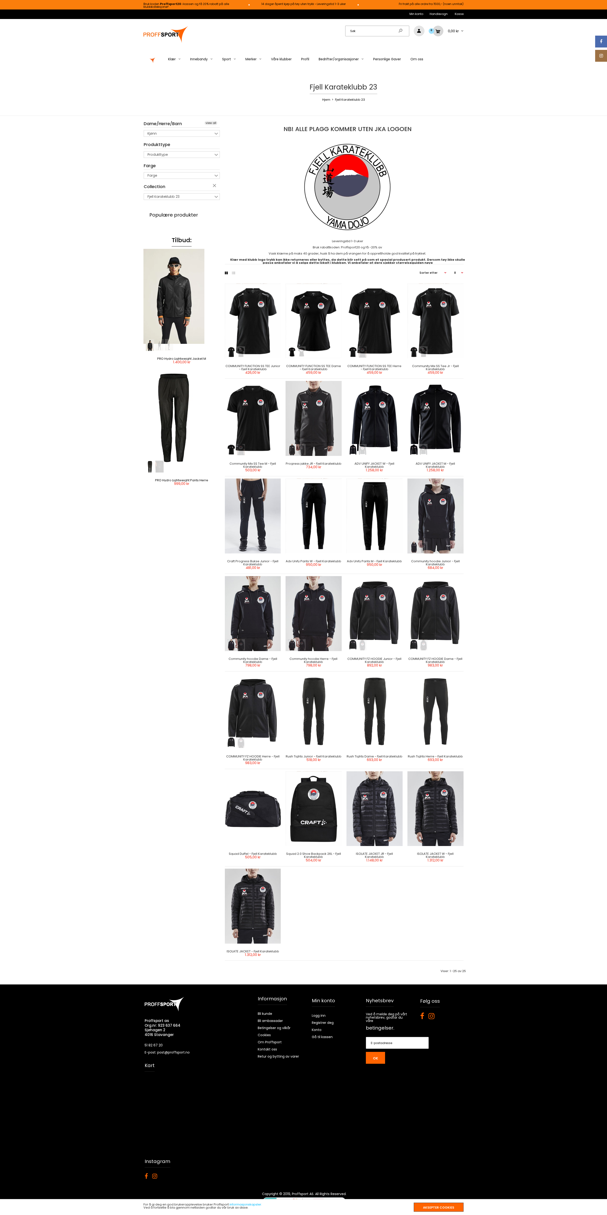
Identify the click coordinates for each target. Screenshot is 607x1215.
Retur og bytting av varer (278, 1056)
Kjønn (152, 133)
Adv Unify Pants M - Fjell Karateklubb (374, 561)
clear (215, 186)
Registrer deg (323, 1022)
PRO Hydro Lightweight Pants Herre (181, 480)
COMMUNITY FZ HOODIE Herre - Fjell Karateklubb (252, 758)
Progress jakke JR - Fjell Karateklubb (313, 463)
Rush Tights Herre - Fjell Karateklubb (435, 756)
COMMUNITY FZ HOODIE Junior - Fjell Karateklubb (375, 660)
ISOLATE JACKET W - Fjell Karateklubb (435, 855)
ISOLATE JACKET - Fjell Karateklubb (252, 951)
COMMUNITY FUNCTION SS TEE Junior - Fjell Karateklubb (252, 367)
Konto (317, 1029)
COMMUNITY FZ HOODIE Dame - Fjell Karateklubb (436, 660)
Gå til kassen (322, 1037)
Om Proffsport (270, 1042)
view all (211, 123)
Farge (150, 166)
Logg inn (319, 1015)
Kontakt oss (267, 1049)
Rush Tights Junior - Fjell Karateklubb (313, 756)
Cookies (264, 1035)
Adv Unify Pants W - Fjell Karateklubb (313, 561)
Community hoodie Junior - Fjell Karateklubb (435, 563)
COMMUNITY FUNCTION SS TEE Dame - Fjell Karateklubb (313, 367)
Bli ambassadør (270, 1020)
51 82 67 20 (154, 1045)
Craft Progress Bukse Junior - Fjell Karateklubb (252, 563)
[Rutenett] (226, 273)
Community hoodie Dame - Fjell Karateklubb (252, 660)
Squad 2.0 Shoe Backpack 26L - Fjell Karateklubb (313, 855)
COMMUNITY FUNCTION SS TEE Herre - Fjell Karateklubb (375, 367)
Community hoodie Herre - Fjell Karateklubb (314, 660)
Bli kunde (265, 1013)
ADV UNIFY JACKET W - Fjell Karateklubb (375, 465)
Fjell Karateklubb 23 (163, 196)
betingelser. (380, 1028)
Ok (375, 1058)
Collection (154, 186)
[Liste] (233, 273)
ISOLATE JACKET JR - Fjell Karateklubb (374, 855)
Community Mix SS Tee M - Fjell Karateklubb (253, 465)
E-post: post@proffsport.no (167, 1052)
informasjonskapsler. (246, 1204)
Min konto (416, 14)
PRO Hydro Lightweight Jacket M (181, 358)
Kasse (459, 14)
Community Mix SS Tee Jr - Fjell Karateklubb (435, 367)
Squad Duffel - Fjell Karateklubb (253, 853)
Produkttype (157, 144)
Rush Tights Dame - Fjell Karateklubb (374, 756)
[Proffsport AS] (166, 42)
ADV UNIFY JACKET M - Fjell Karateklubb (435, 465)
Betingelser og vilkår (274, 1028)
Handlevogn (439, 14)
